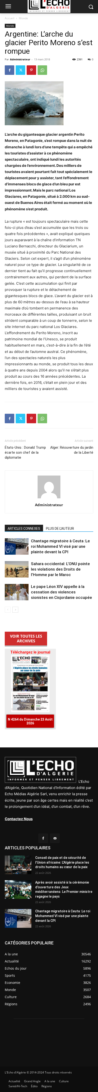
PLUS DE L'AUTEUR (60, 528)
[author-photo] (49, 498)
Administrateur (20, 59)
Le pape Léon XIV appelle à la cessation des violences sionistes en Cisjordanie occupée (61, 592)
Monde (23, 18)
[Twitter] (20, 70)
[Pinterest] (31, 70)
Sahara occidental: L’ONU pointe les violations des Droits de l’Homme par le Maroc (60, 569)
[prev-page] (8, 610)
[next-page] (15, 610)
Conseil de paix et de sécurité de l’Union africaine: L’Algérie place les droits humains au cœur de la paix (62, 862)
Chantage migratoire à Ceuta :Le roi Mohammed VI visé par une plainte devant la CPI (60, 546)
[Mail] (54, 838)
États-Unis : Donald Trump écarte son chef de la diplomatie (25, 452)
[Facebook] (9, 70)
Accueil (9, 18)
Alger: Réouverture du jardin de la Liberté (71, 450)
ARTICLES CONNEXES (24, 528)
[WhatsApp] (42, 70)
